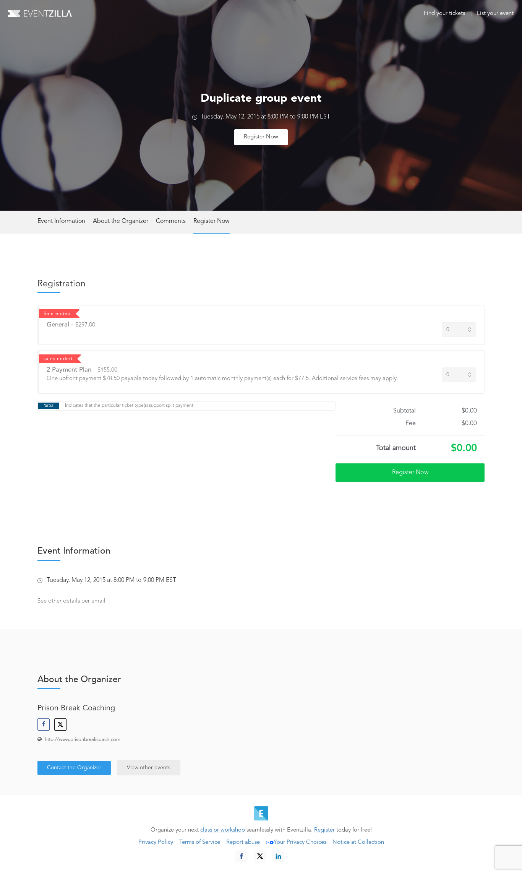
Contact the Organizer (74, 767)
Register (324, 830)
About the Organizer (120, 221)
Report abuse (243, 842)
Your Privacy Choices (300, 842)
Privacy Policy (155, 842)
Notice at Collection (358, 842)
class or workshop (222, 830)
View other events (148, 767)
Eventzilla (40, 13)
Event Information (61, 221)
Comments (171, 221)
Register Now (261, 137)
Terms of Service (199, 842)
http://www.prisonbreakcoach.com (82, 739)
